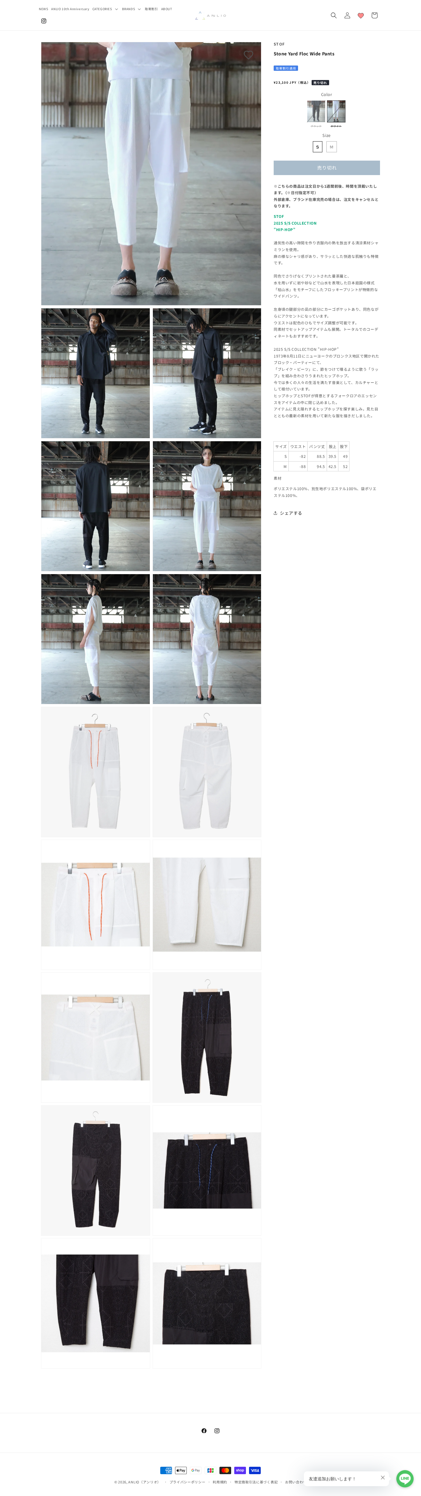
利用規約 (220, 1481)
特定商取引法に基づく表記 (256, 1481)
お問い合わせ (296, 1481)
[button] (106, 8)
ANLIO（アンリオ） (144, 1481)
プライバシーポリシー (188, 1481)
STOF (279, 43)
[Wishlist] (361, 15)
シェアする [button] (291, 513)
